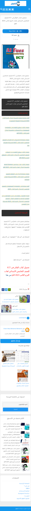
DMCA (27, 488)
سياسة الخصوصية (23, 493)
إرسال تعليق (15, 341)
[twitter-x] (7, 9)
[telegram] (12, 9)
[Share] (9, 289)
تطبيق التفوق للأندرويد (23, 498)
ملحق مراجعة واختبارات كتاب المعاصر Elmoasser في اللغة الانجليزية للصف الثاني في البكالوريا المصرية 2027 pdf (11, 426)
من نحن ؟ (26, 486)
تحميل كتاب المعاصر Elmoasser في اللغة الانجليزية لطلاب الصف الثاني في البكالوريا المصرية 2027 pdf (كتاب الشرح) (11, 435)
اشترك (15, 409)
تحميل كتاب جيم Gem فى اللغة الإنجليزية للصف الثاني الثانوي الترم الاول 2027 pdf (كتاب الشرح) (11, 451)
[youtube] (9, 9)
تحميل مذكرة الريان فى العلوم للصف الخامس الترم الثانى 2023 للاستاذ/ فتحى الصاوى (16, 177)
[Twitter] (6, 289)
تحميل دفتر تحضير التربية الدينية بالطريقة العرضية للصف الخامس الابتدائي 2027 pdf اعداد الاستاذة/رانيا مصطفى (8, 365)
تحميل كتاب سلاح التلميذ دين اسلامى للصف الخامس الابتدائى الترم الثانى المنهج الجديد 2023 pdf (15, 155)
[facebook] (4, 9)
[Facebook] (3, 289)
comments (22, 318)
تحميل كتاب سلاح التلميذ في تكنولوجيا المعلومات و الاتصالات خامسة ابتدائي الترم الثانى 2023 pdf (17, 130)
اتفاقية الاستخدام (24, 491)
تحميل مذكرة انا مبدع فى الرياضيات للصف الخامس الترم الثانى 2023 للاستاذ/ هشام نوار (15, 142)
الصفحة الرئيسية (24, 483)
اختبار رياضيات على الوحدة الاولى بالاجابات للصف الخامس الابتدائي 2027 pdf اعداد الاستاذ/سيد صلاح (22, 365)
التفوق (17, 508)
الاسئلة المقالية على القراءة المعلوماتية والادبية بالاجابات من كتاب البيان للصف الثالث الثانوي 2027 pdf (11, 443)
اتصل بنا (26, 496)
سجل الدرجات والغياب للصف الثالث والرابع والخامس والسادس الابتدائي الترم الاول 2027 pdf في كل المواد (22, 385)
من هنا (8, 275)
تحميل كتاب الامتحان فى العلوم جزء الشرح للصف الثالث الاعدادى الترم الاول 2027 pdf (11, 459)
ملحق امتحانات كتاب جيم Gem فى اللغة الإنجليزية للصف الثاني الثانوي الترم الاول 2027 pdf (11, 468)
